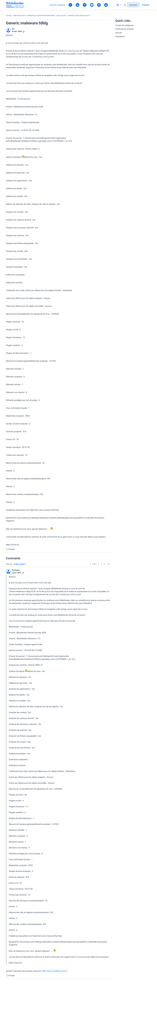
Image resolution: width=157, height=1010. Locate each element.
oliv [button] (13, 29)
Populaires (119, 36)
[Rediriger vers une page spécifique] (108, 564)
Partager (10, 549)
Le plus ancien (19, 564)
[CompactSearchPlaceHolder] (125, 5)
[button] (8, 30)
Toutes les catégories (124, 25)
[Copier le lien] (23, 31)
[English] (15, 5)
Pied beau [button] (16, 570)
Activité (118, 33)
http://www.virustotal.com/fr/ (54, 971)
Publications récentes (124, 29)
